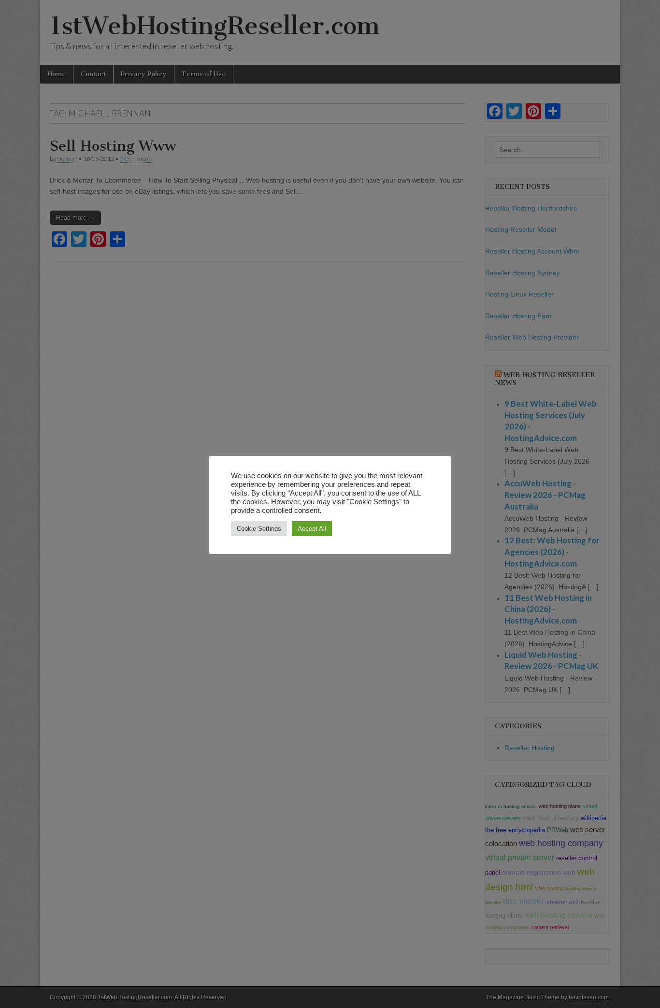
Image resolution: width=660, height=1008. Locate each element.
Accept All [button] (312, 528)
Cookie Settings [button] (259, 528)
